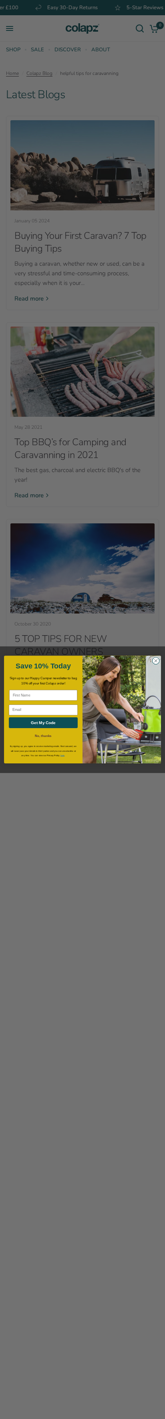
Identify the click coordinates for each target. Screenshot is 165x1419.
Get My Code (43, 723)
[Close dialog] (155, 660)
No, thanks (43, 736)
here (62, 755)
